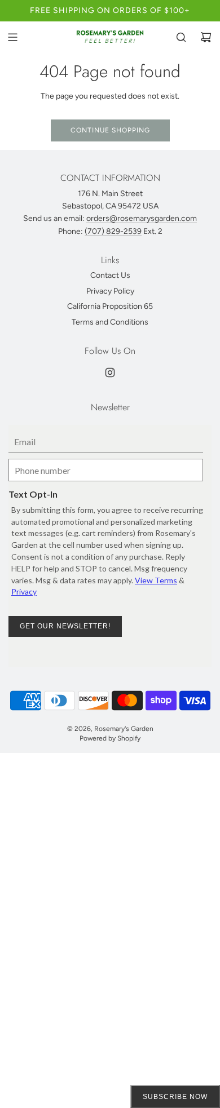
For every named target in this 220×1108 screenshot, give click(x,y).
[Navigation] (12, 37)
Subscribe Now (175, 1097)
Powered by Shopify (110, 738)
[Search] (181, 37)
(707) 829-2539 (113, 231)
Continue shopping (110, 130)
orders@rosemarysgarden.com (141, 218)
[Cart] (205, 37)
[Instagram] (110, 372)
